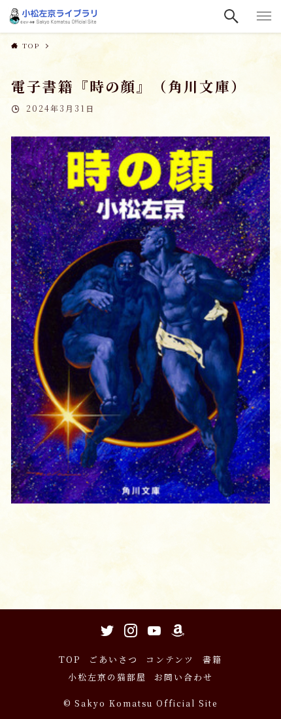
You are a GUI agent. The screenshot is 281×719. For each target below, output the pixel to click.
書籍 (212, 659)
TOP (69, 659)
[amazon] (176, 628)
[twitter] (105, 628)
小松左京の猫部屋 (107, 677)
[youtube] (152, 628)
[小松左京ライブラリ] (55, 16)
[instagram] (129, 628)
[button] (232, 16)
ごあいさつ (113, 659)
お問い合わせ (183, 677)
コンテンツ (170, 659)
